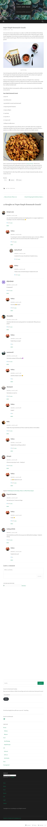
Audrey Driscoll (18, 250)
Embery (12, 231)
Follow (6, 699)
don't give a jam (10, 212)
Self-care (6, 754)
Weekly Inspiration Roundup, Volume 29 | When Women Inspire (21, 490)
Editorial (6, 751)
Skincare (6, 734)
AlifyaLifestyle (10, 281)
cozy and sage (23, 7)
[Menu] (3, 21)
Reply (8, 225)
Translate (12, 777)
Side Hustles (6, 758)
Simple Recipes (12, 188)
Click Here (24, 585)
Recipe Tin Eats (30, 163)
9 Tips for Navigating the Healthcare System (34, 197)
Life (4, 748)
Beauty (4, 727)
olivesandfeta (10, 316)
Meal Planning (7, 741)
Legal (4, 800)
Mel (12, 29)
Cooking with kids (11, 529)
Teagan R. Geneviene (11, 494)
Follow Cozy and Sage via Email (10, 689)
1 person (11, 222)
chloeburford (10, 387)
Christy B (9, 456)
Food (6, 188)
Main (9, 188)
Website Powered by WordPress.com (12, 818)
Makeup (6, 731)
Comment (39, 576)
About (4, 786)
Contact (5, 803)
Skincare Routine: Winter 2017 (10, 197)
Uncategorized (6, 765)
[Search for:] (23, 683)
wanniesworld (10, 352)
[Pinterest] (4, 719)
